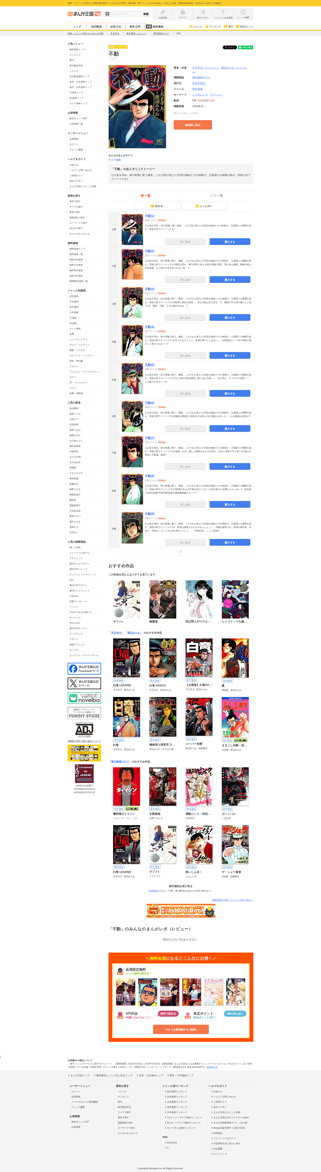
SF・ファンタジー (78, 382)
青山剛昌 (73, 408)
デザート (73, 639)
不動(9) (149, 513)
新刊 (230, 26)
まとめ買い (206, 206)
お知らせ (73, 164)
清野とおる (75, 489)
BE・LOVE (75, 547)
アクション (216, 94)
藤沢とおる (75, 521)
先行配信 (96, 26)
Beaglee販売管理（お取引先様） (230, 1128)
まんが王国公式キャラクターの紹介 (231, 1117)
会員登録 (73, 139)
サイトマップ (220, 1154)
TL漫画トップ (76, 92)
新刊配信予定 (76, 65)
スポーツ (73, 366)
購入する (230, 241)
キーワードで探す (78, 223)
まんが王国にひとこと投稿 (82, 186)
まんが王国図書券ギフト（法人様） (231, 1122)
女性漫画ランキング (177, 1096)
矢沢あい (73, 532)
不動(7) (149, 437)
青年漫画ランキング (177, 1107)
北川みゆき (75, 462)
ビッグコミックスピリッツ (82, 574)
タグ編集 (116, 159)
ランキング (215, 26)
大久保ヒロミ (76, 440)
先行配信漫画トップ (79, 76)
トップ (77, 26)
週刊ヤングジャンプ (79, 590)
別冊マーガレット (78, 601)
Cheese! (73, 596)
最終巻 (159, 206)
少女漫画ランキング (177, 1102)
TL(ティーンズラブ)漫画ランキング (184, 1117)
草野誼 (72, 467)
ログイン (73, 144)
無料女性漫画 (76, 259)
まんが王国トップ (80, 1075)
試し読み (185, 241)
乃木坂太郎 (75, 511)
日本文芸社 (198, 83)
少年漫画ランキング (177, 1112)
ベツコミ (73, 607)
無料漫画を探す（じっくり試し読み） (232, 900)
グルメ (72, 388)
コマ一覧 (216, 196)
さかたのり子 (76, 473)
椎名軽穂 (73, 478)
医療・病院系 (76, 393)
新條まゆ (73, 484)
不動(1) (149, 215)
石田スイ (73, 419)
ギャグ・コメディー (79, 344)
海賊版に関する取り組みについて (84, 741)
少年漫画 (73, 312)
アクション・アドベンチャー (83, 371)
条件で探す (75, 201)
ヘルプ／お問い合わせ (80, 170)
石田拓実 (73, 424)
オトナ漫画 (75, 328)
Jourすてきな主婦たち (80, 612)
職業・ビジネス (77, 350)
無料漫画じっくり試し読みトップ (114, 1075)
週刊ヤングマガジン (79, 563)
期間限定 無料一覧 (78, 281)
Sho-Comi (74, 623)
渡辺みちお (133, 632)
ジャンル (197, 26)
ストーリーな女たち (79, 553)
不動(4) (149, 326)
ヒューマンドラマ (78, 339)
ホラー (72, 377)
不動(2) (149, 251)
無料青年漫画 (76, 270)
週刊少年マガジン (78, 585)
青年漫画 (73, 307)
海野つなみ (75, 430)
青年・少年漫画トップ (80, 87)
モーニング (75, 617)
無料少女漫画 (76, 265)
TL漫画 (73, 318)
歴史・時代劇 (76, 361)
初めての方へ (76, 181)
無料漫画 (158, 26)
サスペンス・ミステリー (81, 355)
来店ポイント (246, 26)
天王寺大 (205, 67)
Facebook (172, 1142)
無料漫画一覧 (76, 254)
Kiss (71, 580)
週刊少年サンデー (78, 628)
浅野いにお (75, 413)
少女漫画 (73, 301)
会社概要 (217, 1148)
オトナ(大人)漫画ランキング (181, 1128)
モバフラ (73, 650)
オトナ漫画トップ (78, 103)
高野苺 (72, 500)
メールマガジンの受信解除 (84, 1102)
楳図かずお (75, 435)
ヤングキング (76, 633)
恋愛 (71, 334)
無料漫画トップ (77, 49)
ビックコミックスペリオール (83, 655)
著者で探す (75, 212)
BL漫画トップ (76, 98)
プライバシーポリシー (224, 1138)
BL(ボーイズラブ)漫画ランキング (183, 1122)
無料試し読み (193, 124)
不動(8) (149, 475)
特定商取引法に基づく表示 (226, 1143)
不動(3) (149, 288)
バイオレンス (200, 94)
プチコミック (76, 558)
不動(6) (149, 402)
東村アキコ (75, 516)
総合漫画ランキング (177, 1091)
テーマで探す (76, 206)
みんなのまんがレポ (79, 233)
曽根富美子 (75, 494)
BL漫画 (73, 323)
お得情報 (75, 1127)
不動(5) (149, 364)
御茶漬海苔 (75, 446)
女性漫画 (73, 296)
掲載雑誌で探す (77, 217)
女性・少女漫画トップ (80, 82)
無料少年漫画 (76, 275)
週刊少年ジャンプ (78, 569)
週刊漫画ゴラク (120, 761)
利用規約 (217, 1133)
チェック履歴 (76, 149)
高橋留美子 (75, 505)
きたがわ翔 (75, 457)
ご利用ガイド (76, 175)
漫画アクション (77, 644)
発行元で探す (76, 228)
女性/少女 (115, 26)
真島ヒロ (73, 527)
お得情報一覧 (76, 124)
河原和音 (73, 451)
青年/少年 (135, 26)
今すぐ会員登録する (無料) (181, 1029)
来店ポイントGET (78, 118)
